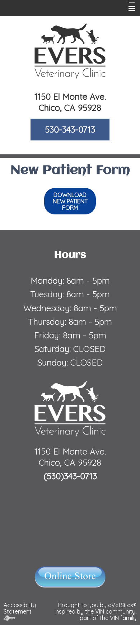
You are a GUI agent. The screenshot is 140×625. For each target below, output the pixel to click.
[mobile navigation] (128, 9)
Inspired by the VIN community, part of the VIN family (95, 614)
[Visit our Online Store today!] (70, 576)
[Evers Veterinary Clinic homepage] (70, 50)
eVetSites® (122, 605)
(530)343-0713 (70, 476)
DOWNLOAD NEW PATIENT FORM (70, 201)
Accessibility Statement (20, 608)
